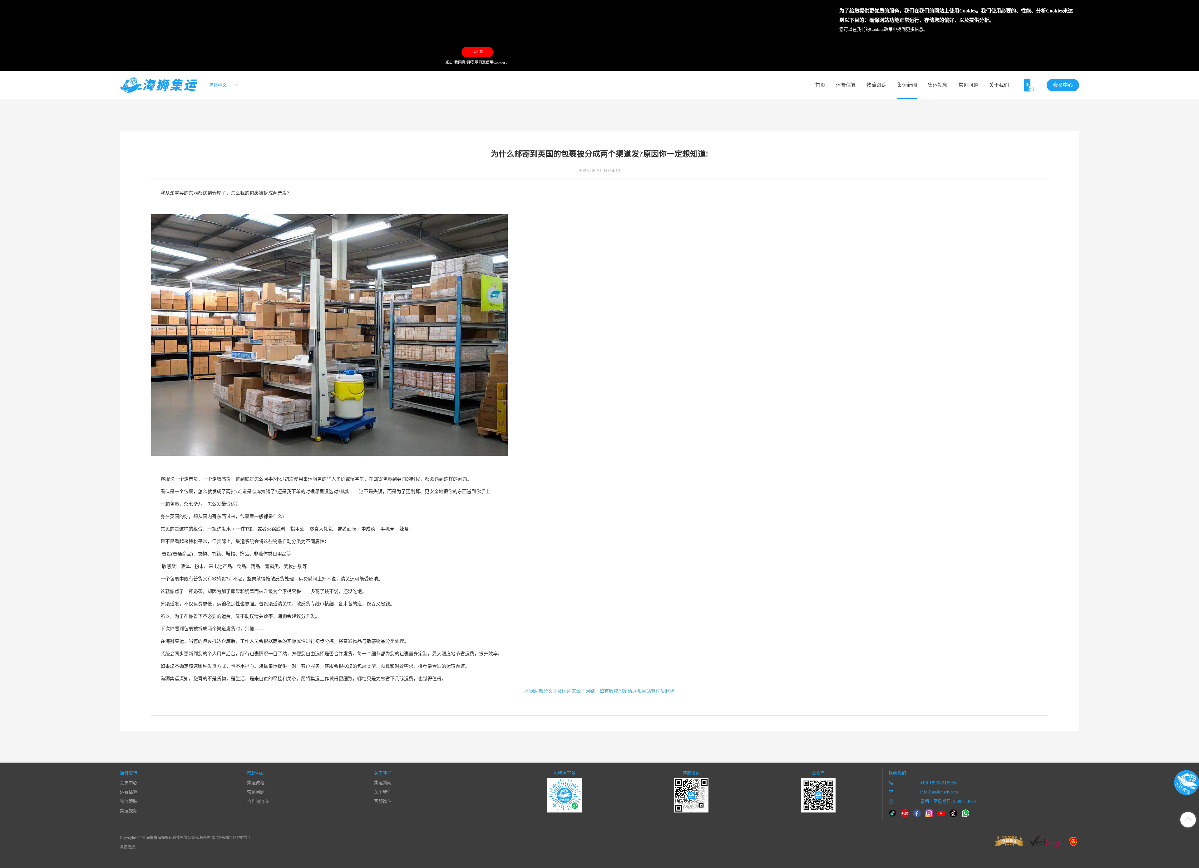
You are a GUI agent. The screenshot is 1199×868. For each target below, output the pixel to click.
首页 (820, 85)
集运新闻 (907, 85)
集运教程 (255, 782)
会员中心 (1063, 85)
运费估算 (846, 85)
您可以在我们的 (854, 29)
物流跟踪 (876, 85)
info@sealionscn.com (939, 792)
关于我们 (999, 85)
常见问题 (968, 85)
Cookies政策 (881, 29)
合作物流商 (258, 801)
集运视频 (938, 85)
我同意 (477, 52)
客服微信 (383, 801)
